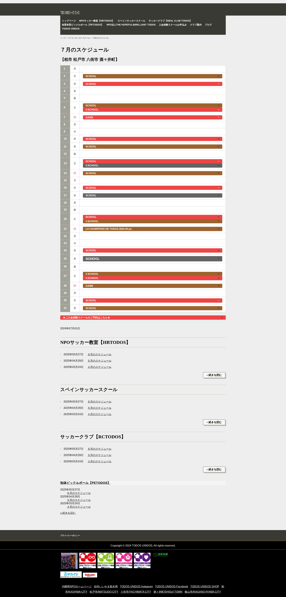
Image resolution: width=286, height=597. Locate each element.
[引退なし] (87, 560)
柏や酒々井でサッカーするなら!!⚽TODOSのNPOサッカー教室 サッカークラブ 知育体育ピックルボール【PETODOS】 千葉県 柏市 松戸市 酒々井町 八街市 (103, 12)
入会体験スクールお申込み (173, 24)
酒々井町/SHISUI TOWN (167, 591)
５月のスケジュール (99, 360)
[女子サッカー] (124, 560)
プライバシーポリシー (70, 535)
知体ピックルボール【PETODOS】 (85, 483)
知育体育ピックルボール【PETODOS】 (82, 24)
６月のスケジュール (99, 354)
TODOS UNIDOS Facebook (171, 586)
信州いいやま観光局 (106, 586)
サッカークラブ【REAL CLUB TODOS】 (170, 20)
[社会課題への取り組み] (142, 560)
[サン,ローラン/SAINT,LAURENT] (69, 561)
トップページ (69, 20)
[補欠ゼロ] (105, 560)
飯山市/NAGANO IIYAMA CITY (203, 591)
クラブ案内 (196, 24)
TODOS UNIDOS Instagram (136, 586)
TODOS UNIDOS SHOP (204, 586)
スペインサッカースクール (131, 20)
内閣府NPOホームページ (77, 586)
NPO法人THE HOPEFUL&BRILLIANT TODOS (131, 24)
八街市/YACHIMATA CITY (136, 591)
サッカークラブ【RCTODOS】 (93, 436)
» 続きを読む (214, 375)
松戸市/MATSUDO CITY (104, 591)
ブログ (208, 24)
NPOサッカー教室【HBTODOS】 (96, 20)
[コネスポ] (160, 555)
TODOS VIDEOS (70, 28)
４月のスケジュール (99, 367)
